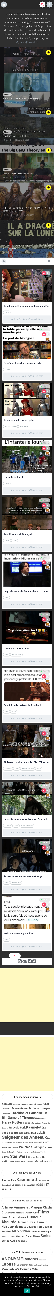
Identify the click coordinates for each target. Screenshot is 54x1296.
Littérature (36, 1231)
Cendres (30, 1259)
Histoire (26, 1123)
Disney (16, 1108)
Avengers (31, 1104)
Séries (14, 711)
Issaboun (42, 1260)
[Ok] (50, 1284)
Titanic (17, 1161)
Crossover (8, 768)
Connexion (49, 5)
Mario (30, 1143)
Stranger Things (35, 1157)
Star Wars (19, 1156)
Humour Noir (16, 883)
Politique (38, 1147)
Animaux (7, 826)
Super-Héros (33, 1236)
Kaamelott (32, 42)
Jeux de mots (17, 1226)
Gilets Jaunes (40, 1118)
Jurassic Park (17, 1127)
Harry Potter (12, 1122)
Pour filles (15, 1236)
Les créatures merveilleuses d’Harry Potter (27, 819)
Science (36, 1152)
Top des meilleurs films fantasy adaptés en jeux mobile (27, 306)
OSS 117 (44, 1142)
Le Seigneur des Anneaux (24, 1135)
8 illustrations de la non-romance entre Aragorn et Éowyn (26, 210)
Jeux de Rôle (24, 426)
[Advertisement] (27, 995)
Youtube (7, 369)
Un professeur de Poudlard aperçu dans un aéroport (27, 591)
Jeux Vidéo (20, 1231)
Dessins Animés (23, 1213)
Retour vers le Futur (25, 1152)
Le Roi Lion (34, 1133)
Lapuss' (9, 1264)
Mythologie (6, 1236)
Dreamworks (7, 1113)
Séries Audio (9, 1240)
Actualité (7, 1104)
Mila (35, 1269)
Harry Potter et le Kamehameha (21, 98)
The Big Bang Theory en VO (18, 173)
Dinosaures (7, 1109)
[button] (4, 5)
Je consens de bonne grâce (19, 420)
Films (15, 540)
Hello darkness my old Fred (19, 933)
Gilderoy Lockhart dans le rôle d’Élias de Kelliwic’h (27, 762)
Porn (47, 1147)
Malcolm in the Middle (19, 1143)
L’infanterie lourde (14, 477)
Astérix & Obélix (19, 1104)
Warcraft (39, 1161)
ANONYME (12, 1258)
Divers (6, 312)
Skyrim (5, 1157)
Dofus (32, 1108)
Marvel (36, 1143)
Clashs (7, 540)
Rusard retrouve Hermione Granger (23, 876)
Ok (27, 1291)
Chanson (39, 1104)
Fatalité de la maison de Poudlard (22, 705)
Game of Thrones (21, 1118)
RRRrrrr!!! (6, 1189)
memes (45, 329)
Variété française (27, 1161)
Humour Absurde (10, 426)
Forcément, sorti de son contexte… (23, 363)
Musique (46, 1231)
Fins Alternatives (14, 1217)
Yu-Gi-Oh (48, 1161)
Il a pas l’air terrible (15, 136)
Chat (46, 1103)
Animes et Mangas (28, 1207)
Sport (23, 1236)
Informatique (36, 1123)
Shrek (42, 1152)
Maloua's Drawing (41, 1265)
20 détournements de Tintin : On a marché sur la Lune (27, 247)
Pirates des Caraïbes (10, 1147)
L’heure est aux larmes (16, 648)
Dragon (40, 1109)
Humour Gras (16, 654)
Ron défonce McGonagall (18, 534)
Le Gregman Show (25, 1265)
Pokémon (25, 1147)
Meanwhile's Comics (16, 1269)
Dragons (46, 1109)
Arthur (20, 42)
